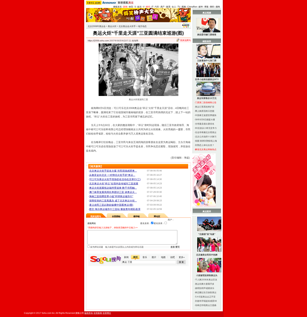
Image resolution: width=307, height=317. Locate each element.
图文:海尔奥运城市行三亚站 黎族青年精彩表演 (114, 209)
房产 (162, 7)
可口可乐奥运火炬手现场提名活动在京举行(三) (115, 179)
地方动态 (142, 26)
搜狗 (218, 7)
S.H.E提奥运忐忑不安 (205, 296)
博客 (206, 7)
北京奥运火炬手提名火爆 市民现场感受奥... (113, 170)
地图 (163, 257)
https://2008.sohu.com (98, 40)
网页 (135, 257)
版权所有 (88, 313)
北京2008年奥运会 (97, 26)
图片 (154, 257)
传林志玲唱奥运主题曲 (205, 305)
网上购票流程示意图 (204, 111)
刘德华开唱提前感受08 (206, 301)
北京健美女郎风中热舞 (206, 255)
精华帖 (136, 216)
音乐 (144, 257)
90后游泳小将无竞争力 (206, 128)
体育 (131, 7)
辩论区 (157, 216)
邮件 (201, 7)
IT (152, 7)
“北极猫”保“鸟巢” (206, 234)
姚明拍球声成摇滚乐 (204, 288)
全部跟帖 (116, 216)
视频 (184, 7)
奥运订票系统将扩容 (204, 107)
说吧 (172, 257)
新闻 (125, 7)
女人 (174, 7)
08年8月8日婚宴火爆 (205, 119)
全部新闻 (97, 313)
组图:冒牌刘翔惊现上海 (206, 141)
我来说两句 (185, 40)
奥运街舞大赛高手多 (204, 284)
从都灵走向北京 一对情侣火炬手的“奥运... (112, 175)
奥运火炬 (112, 26)
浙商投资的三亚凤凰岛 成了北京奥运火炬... (113, 200)
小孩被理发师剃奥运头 (206, 275)
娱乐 (139, 7)
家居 (168, 7)
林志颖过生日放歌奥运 (205, 292)
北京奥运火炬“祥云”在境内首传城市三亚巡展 (113, 183)
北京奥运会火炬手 (127, 26)
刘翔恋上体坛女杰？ (204, 145)
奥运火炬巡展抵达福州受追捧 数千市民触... (113, 187)
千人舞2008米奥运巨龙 (206, 279)
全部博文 (107, 313)
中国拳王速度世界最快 (205, 115)
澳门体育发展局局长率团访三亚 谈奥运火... (113, 192)
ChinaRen (192, 7)
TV (178, 7)
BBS (212, 7)
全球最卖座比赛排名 (204, 124)
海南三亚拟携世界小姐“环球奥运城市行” (111, 196)
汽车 (157, 7)
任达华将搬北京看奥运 (205, 132)
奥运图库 (207, 211)
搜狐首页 (117, 7)
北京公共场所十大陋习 (205, 136)
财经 (148, 7)
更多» (182, 257)
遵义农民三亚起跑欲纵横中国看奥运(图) (111, 204)
